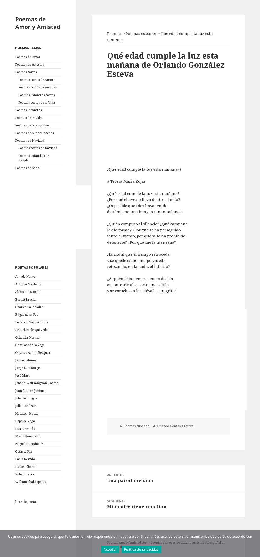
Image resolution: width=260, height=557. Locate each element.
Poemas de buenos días (32, 125)
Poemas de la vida (28, 118)
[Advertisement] (53, 217)
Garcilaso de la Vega (30, 345)
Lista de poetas (26, 501)
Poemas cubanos (136, 426)
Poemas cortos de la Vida (36, 102)
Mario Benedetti (27, 436)
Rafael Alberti (25, 467)
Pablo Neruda (25, 459)
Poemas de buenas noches (34, 133)
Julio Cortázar (25, 406)
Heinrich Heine (26, 413)
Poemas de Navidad (29, 140)
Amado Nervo (25, 276)
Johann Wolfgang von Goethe (36, 383)
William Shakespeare (31, 482)
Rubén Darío (24, 474)
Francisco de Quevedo (31, 330)
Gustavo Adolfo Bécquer (32, 352)
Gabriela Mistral (27, 337)
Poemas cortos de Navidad (37, 148)
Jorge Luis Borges (28, 368)
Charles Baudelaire (29, 307)
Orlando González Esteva (175, 426)
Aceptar (110, 549)
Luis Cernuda (25, 428)
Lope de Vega (25, 421)
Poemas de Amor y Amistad (37, 22)
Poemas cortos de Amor (35, 80)
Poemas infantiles (28, 110)
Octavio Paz (23, 451)
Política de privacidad (141, 549)
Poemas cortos (26, 72)
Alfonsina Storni (27, 292)
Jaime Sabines (25, 360)
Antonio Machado (28, 284)
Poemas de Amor (27, 57)
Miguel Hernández (29, 444)
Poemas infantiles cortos (36, 95)
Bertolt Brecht (25, 299)
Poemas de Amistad (29, 64)
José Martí (22, 375)
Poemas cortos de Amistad (37, 87)
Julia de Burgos (26, 398)
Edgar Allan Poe (26, 314)
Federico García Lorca (31, 322)
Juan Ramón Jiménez (30, 390)
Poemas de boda (27, 168)
